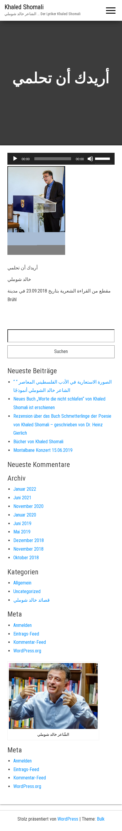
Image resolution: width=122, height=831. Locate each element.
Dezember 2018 (28, 540)
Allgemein (22, 583)
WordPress (67, 819)
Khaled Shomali (24, 7)
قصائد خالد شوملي (31, 600)
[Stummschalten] (90, 159)
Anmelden (22, 625)
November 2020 (28, 506)
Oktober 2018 (26, 557)
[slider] (103, 158)
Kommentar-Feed (29, 642)
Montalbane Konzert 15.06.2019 (43, 450)
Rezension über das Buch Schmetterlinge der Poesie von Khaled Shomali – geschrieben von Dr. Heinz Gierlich (62, 424)
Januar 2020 (24, 515)
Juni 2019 (22, 523)
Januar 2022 (24, 489)
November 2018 (28, 549)
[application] (61, 159)
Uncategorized (27, 591)
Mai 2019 (21, 532)
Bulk (101, 819)
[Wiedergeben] (15, 159)
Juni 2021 (22, 497)
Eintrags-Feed (26, 634)
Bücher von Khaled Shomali (38, 441)
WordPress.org (27, 651)
